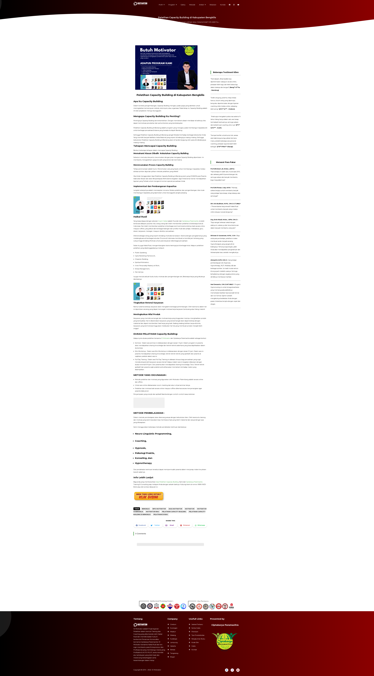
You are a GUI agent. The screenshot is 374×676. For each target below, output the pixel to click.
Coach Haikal (162, 221)
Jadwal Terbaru (197, 624)
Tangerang (174, 653)
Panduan (194, 632)
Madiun (173, 632)
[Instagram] (232, 670)
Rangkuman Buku (198, 639)
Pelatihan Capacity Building (174, 512)
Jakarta (173, 646)
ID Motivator (165, 338)
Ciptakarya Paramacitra (190, 221)
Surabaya (173, 639)
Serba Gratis (195, 628)
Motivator (189, 509)
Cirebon (173, 624)
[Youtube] (238, 670)
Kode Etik (195, 642)
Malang (173, 635)
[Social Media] (229, 5)
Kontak (194, 650)
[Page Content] (187, 28)
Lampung (174, 642)
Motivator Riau (152, 512)
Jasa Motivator (175, 509)
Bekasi (172, 650)
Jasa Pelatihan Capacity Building (167, 482)
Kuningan (173, 628)
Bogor (172, 657)
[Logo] (149, 625)
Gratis (193, 646)
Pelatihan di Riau (160, 514)
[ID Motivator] (140, 4)
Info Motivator (159, 509)
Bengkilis (146, 509)
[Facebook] (226, 670)
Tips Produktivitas (197, 635)
